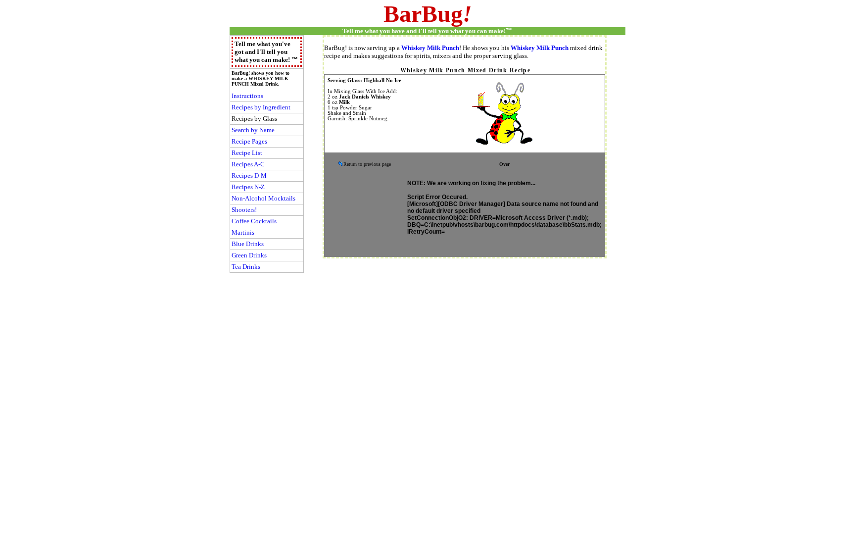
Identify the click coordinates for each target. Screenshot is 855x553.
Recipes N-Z (248, 187)
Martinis (243, 232)
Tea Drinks (246, 266)
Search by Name (253, 130)
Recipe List (247, 152)
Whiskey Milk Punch (430, 47)
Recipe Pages (249, 141)
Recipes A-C (248, 164)
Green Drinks (249, 255)
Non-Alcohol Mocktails (263, 198)
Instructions (247, 96)
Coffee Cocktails (254, 221)
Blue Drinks (248, 244)
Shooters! (244, 209)
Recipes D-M (249, 175)
